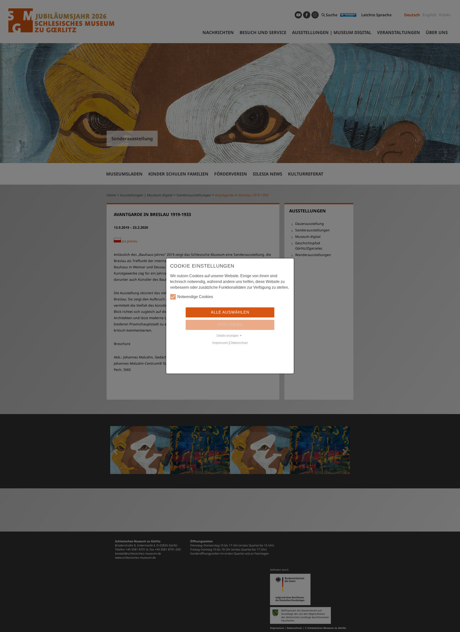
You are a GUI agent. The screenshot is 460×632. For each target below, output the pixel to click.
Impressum (220, 343)
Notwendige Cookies (195, 297)
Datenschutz (239, 343)
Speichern (230, 325)
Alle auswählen (230, 312)
